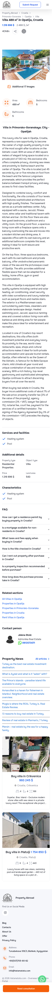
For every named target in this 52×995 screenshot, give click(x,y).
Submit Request (30, 4)
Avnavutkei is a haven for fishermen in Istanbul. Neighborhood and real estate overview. (23, 694)
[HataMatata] (7, 898)
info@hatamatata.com (19, 970)
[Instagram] (5, 912)
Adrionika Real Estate (29, 639)
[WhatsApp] (42, 979)
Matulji (32, 857)
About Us (6, 931)
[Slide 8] (15, 89)
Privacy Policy (9, 940)
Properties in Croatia (13, 612)
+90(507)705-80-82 (18, 961)
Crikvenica (32, 785)
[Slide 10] (22, 89)
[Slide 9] (19, 89)
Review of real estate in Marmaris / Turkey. (25, 720)
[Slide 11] (26, 89)
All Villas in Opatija (12, 598)
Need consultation (26, 988)
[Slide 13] (33, 89)
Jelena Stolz (24, 635)
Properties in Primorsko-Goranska (20, 608)
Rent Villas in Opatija (13, 617)
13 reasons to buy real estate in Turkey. (23, 713)
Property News (12, 659)
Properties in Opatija (13, 603)
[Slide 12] (29, 89)
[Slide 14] (36, 89)
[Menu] (47, 4)
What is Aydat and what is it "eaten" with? (24, 673)
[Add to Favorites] (24, 31)
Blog (4, 923)
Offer (4, 936)
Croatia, (21, 785)
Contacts (6, 927)
